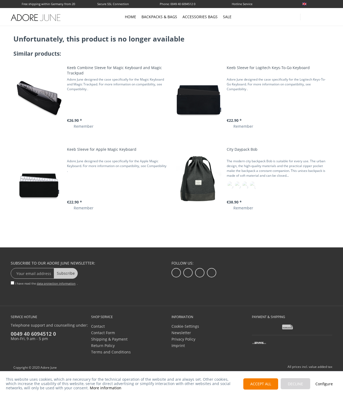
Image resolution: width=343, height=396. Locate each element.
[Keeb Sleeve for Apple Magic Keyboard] (39, 179)
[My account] (319, 16)
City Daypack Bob (242, 149)
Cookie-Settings (185, 326)
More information (105, 387)
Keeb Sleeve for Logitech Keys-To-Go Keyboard (268, 67)
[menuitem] (316, 4)
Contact (98, 326)
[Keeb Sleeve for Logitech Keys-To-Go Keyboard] (198, 97)
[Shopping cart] (329, 17)
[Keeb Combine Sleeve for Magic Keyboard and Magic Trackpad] (39, 97)
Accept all (260, 383)
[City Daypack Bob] (198, 179)
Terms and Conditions (111, 351)
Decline (295, 383)
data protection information (56, 283)
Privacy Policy (183, 339)
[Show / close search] (306, 15)
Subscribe (66, 273)
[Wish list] (330, 4)
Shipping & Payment (109, 339)
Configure (324, 383)
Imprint (178, 345)
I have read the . (46, 283)
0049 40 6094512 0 (33, 333)
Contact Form (103, 332)
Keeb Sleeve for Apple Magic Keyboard (101, 149)
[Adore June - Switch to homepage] (36, 17)
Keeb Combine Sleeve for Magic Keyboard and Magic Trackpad (114, 70)
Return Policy (103, 345)
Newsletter (181, 332)
